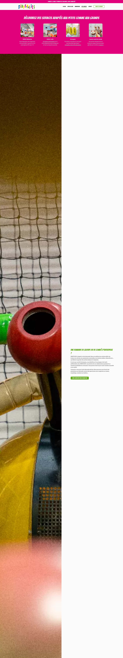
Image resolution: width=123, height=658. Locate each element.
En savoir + (101, 45)
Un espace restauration (49, 41)
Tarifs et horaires (99, 6)
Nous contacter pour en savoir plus (79, 378)
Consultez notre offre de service (73, 45)
